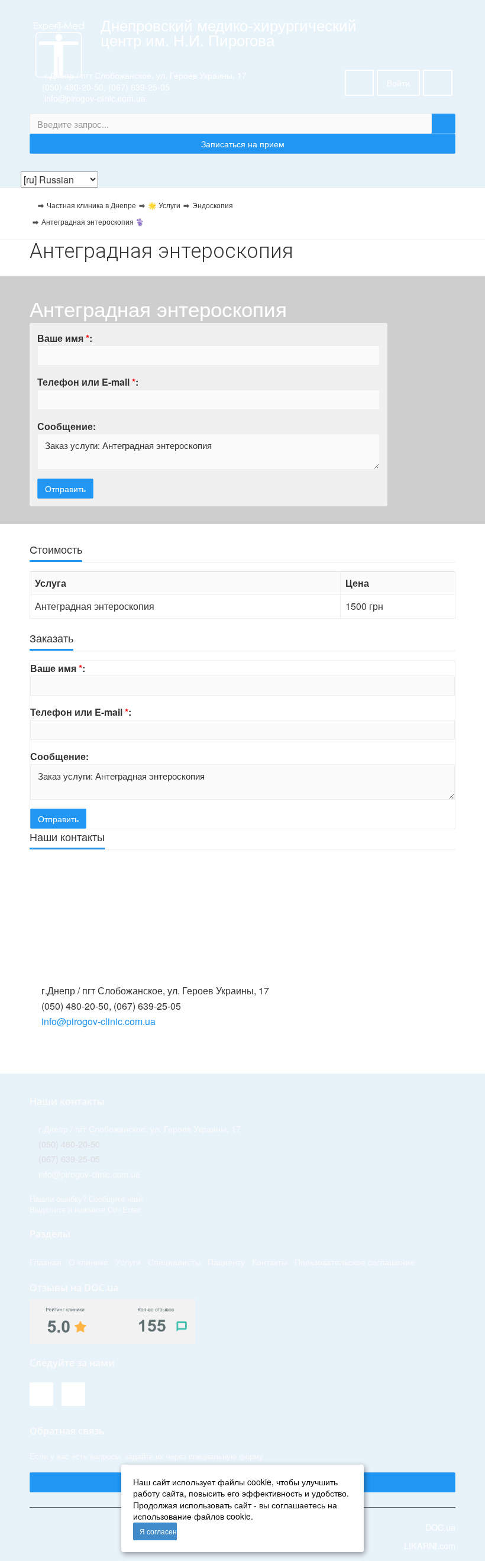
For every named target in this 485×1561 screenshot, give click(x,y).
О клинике (88, 1261)
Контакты (269, 1261)
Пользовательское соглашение (355, 1261)
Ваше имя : (64, 338)
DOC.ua (440, 1527)
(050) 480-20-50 (73, 87)
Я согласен (158, 1531)
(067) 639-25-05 (139, 87)
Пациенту (226, 1261)
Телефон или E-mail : (87, 382)
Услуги (128, 1261)
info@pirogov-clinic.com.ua (98, 1021)
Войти (398, 83)
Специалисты (174, 1261)
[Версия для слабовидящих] (359, 83)
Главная (46, 1261)
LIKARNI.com (428, 1545)
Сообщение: (66, 426)
